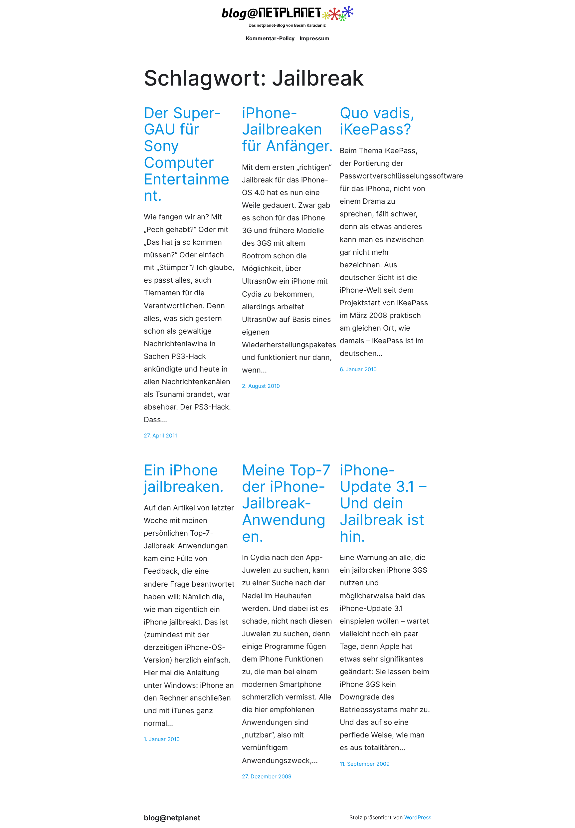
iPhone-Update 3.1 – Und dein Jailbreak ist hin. (383, 503)
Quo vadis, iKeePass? (377, 121)
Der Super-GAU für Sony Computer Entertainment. (186, 154)
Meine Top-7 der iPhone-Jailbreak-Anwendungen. (286, 503)
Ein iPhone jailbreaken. (184, 478)
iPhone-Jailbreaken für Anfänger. (287, 129)
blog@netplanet (172, 817)
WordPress (417, 817)
